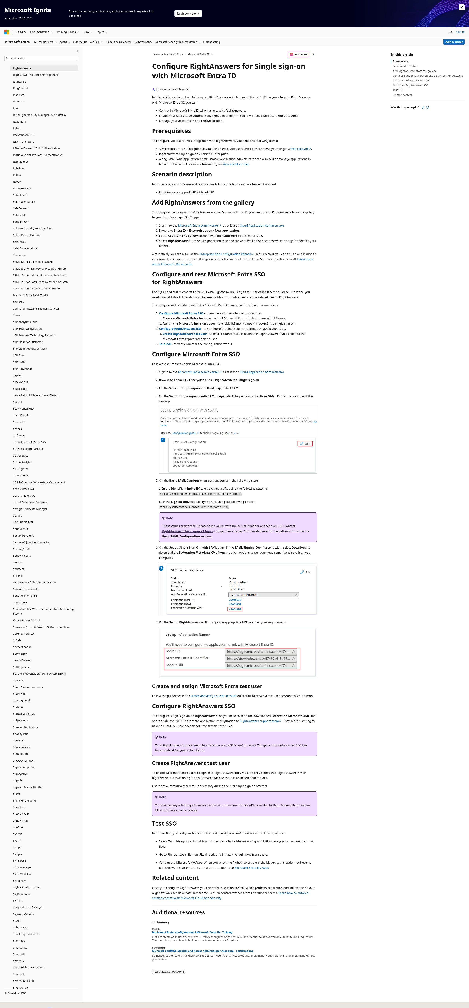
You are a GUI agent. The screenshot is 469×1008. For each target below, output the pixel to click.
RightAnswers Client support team (187, 531)
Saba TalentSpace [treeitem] (24, 201)
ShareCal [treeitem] (18, 680)
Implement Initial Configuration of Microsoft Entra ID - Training (192, 932)
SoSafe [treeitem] (17, 640)
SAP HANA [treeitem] (19, 362)
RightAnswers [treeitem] (22, 68)
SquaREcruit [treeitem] (20, 529)
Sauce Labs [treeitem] (20, 388)
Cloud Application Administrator (262, 225)
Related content (402, 95)
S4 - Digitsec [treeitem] (20, 469)
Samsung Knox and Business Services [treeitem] (36, 308)
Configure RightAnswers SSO (180, 329)
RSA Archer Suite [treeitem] (23, 141)
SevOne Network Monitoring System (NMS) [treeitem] (39, 673)
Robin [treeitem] (16, 128)
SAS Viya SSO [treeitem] (21, 382)
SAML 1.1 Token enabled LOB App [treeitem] (33, 261)
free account (299, 149)
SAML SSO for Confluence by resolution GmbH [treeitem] (41, 282)
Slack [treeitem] (16, 921)
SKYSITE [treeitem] (18, 900)
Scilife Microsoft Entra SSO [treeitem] (29, 442)
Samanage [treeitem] (19, 255)
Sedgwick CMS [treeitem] (22, 555)
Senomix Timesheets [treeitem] (25, 589)
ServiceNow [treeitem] (20, 653)
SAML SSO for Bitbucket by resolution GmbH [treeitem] (40, 275)
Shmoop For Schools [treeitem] (25, 727)
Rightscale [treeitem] (19, 81)
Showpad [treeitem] (19, 740)
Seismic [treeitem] (18, 575)
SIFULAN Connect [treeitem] (23, 760)
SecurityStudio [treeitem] (22, 549)
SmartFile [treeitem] (19, 961)
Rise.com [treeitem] (18, 95)
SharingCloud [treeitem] (21, 700)
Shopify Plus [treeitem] (20, 734)
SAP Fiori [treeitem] (18, 355)
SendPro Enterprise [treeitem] (25, 595)
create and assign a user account (214, 696)
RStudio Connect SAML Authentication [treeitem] (36, 148)
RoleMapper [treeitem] (20, 161)
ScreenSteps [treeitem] (20, 455)
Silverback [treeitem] (19, 807)
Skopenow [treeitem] (19, 880)
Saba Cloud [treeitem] (20, 195)
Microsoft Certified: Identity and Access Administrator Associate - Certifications (202, 951)
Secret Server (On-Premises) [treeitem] (30, 502)
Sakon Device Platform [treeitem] (26, 235)
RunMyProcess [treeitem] (22, 188)
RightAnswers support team (259, 721)
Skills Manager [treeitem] (22, 867)
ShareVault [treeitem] (20, 693)
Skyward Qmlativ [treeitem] (23, 914)
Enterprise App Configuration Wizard (225, 254)
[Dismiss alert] (462, 7)
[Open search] (451, 32)
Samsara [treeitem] (18, 302)
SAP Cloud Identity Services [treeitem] (30, 348)
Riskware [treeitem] (18, 101)
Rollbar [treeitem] (17, 175)
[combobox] (41, 58)
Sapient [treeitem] (18, 375)
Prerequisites (401, 61)
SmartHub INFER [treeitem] (23, 981)
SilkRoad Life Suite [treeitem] (24, 800)
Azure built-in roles (236, 164)
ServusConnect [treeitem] (22, 660)
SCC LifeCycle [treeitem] (21, 415)
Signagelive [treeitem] (20, 774)
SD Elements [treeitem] (21, 475)
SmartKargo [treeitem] (20, 987)
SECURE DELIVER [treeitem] (23, 522)
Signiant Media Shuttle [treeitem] (27, 787)
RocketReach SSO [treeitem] (23, 135)
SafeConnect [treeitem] (21, 208)
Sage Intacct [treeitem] (20, 221)
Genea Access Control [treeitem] (26, 620)
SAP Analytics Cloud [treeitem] (25, 322)
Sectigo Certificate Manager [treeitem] (30, 509)
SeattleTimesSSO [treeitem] (23, 489)
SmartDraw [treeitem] (20, 947)
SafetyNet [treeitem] (19, 215)
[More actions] (314, 54)
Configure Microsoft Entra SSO (181, 313)
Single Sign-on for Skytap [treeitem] (28, 907)
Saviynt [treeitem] (17, 402)
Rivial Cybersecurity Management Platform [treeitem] (39, 115)
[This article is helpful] (423, 107)
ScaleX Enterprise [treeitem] (24, 408)
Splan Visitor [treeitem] (21, 927)
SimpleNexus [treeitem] (21, 814)
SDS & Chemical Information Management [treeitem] (39, 482)
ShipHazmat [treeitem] (20, 720)
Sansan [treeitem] (17, 315)
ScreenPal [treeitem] (19, 422)
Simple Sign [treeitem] (20, 820)
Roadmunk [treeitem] (19, 121)
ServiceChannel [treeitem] (22, 647)
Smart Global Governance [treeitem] (29, 967)
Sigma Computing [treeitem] (24, 767)
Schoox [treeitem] (17, 429)
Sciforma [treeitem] (18, 435)
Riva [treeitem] (15, 108)
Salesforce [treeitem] (19, 242)
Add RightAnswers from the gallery (414, 71)
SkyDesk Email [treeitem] (22, 894)
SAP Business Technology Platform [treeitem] (34, 335)
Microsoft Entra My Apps (251, 868)
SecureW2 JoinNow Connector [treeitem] (31, 542)
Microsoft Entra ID (199, 54)
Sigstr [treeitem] (16, 794)
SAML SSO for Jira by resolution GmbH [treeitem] (36, 288)
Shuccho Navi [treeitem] (21, 747)
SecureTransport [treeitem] (23, 535)
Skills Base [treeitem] (19, 860)
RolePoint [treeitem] (19, 168)
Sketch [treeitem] (17, 840)
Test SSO (165, 344)
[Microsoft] (6, 32)
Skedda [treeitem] (17, 834)
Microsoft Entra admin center (198, 225)
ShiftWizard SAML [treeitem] (24, 713)
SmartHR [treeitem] (18, 974)
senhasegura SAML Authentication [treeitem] (34, 582)
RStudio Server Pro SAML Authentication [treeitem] (37, 155)
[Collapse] (77, 51)
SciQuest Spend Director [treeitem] (28, 448)
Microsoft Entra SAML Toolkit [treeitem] (30, 295)
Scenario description (405, 66)
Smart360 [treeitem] (19, 940)
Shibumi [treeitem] (18, 707)
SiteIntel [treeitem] (18, 827)
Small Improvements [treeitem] (26, 934)
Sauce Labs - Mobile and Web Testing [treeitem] (36, 395)
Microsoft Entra (173, 54)
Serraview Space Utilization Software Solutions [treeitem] (41, 627)
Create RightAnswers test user (185, 334)
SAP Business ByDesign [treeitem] (27, 328)
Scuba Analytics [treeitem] (22, 462)
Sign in (460, 31)
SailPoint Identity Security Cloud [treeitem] (33, 228)
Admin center (454, 42)
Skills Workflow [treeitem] (22, 874)
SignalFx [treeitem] (18, 780)
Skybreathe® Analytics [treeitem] (27, 887)
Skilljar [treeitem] (17, 847)
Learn (156, 54)
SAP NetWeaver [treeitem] (22, 368)
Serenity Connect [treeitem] (23, 633)
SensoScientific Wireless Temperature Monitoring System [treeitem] (43, 611)
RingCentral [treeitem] (20, 88)
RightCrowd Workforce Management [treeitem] (35, 74)
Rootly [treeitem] (17, 181)
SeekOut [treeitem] (18, 562)
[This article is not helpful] (427, 107)
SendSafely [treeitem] (20, 602)
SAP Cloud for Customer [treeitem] (28, 342)
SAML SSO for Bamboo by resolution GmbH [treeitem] (39, 268)
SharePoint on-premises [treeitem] (28, 687)
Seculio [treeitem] (17, 515)
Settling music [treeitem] (22, 667)
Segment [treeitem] (18, 569)
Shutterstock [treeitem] (21, 753)
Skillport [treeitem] (18, 854)
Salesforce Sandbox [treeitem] (25, 248)
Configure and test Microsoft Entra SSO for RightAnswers (428, 75)
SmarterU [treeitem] (19, 954)
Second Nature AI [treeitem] (24, 495)
